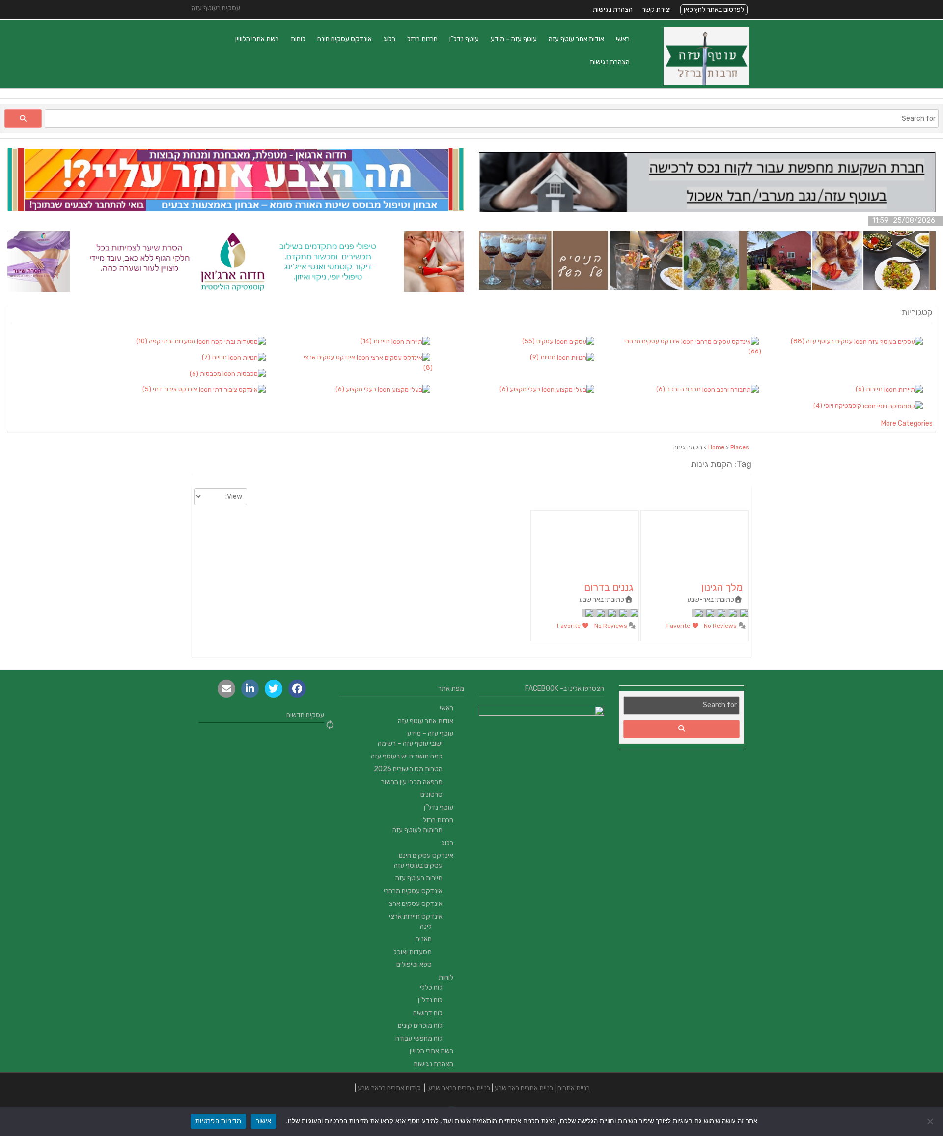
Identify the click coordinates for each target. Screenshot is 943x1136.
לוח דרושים (428, 1013)
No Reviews (721, 625)
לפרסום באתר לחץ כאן (714, 9)
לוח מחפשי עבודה (419, 1038)
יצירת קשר (656, 9)
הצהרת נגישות (613, 9)
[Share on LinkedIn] (250, 689)
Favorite (679, 625)
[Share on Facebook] (297, 689)
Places (739, 447)
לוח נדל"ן (430, 1000)
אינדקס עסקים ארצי (415, 904)
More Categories (907, 423)
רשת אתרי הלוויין (257, 39)
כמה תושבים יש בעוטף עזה (407, 756)
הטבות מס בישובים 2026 (408, 769)
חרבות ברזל (422, 39)
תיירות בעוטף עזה (419, 878)
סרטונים (431, 794)
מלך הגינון (722, 587)
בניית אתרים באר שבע (524, 1088)
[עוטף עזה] (706, 83)
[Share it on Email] (226, 689)
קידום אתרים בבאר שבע (389, 1088)
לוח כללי (431, 987)
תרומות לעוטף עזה (417, 830)
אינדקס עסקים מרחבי (413, 891)
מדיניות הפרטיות (218, 1121)
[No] (931, 1121)
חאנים (424, 939)
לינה (426, 926)
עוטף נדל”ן (464, 39)
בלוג (389, 39)
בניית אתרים (573, 1088)
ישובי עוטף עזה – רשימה (410, 743)
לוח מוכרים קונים (420, 1025)
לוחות (298, 39)
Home (716, 447)
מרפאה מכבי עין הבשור (412, 782)
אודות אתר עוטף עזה (576, 39)
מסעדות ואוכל (412, 952)
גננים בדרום (608, 587)
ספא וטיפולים (414, 965)
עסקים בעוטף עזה (418, 865)
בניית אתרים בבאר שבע (459, 1088)
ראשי (623, 39)
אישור (263, 1121)
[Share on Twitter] (273, 689)
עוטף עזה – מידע (514, 39)
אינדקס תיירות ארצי (416, 916)
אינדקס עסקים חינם (344, 39)
